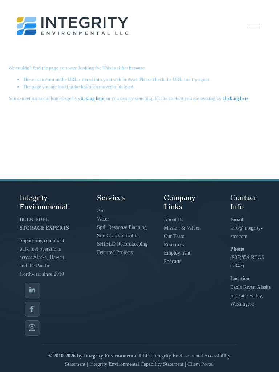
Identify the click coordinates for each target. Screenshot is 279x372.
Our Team (174, 236)
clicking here (91, 98)
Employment (177, 253)
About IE (173, 219)
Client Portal (200, 364)
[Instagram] (32, 328)
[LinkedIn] (32, 290)
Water (103, 219)
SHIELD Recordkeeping (122, 244)
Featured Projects (115, 252)
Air (100, 210)
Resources (174, 244)
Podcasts (172, 261)
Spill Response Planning (122, 227)
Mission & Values (182, 228)
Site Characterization (118, 235)
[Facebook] (32, 309)
